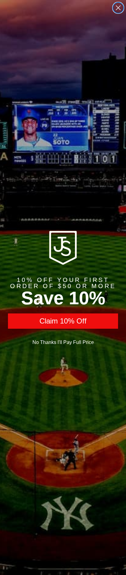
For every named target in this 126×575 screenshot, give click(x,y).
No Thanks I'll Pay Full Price (63, 342)
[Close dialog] (118, 7)
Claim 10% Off (63, 321)
